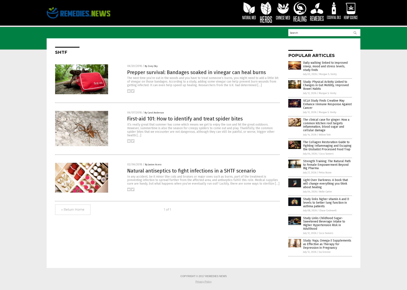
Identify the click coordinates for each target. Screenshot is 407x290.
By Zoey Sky (151, 66)
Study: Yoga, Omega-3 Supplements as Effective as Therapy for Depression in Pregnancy (327, 244)
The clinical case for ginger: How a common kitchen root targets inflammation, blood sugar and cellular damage (326, 125)
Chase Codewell (327, 210)
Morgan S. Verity (328, 74)
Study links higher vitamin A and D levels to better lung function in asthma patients (326, 202)
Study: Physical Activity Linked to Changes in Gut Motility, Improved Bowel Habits (326, 85)
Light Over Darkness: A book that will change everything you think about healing (325, 183)
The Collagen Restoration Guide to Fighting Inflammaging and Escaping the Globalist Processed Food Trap (327, 145)
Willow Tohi (325, 134)
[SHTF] (78, 18)
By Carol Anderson (154, 112)
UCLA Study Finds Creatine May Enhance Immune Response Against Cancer (327, 104)
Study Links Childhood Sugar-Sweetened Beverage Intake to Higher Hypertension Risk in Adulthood (324, 223)
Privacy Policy (203, 281)
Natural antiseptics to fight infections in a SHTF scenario (191, 171)
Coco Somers (326, 153)
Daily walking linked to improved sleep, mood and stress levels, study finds (325, 66)
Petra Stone (325, 172)
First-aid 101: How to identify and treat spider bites (185, 119)
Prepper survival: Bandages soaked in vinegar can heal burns (196, 72)
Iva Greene (325, 252)
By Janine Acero (153, 164)
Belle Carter (325, 191)
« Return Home (72, 209)
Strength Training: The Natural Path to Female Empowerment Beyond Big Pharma (327, 164)
